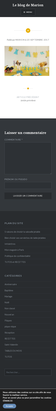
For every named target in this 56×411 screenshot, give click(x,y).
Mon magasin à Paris (14, 250)
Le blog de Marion (28, 5)
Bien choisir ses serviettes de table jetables (25, 238)
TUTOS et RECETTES (15, 262)
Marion (20, 40)
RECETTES (10, 338)
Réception (9, 332)
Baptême (9, 290)
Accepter (9, 406)
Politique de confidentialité (17, 256)
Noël (7, 302)
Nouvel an (9, 314)
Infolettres (10, 244)
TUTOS (8, 356)
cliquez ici (7, 400)
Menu (29, 12)
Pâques (8, 320)
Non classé (10, 308)
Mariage (8, 296)
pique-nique (10, 326)
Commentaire (13, 139)
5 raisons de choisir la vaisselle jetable (22, 231)
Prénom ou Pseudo (15, 179)
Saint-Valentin (11, 344)
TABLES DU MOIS (13, 350)
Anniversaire (11, 284)
